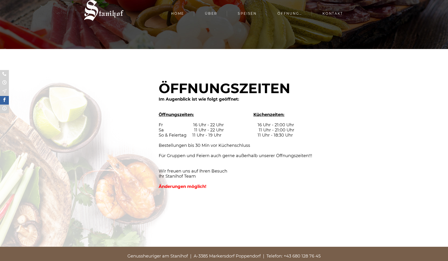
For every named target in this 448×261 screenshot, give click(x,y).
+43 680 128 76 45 (302, 256)
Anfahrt (4, 91)
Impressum (4, 109)
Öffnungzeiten (4, 83)
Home (177, 13)
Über (211, 13)
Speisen (247, 13)
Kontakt (332, 13)
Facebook (4, 100)
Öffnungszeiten (293, 13)
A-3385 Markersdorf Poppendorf (227, 256)
